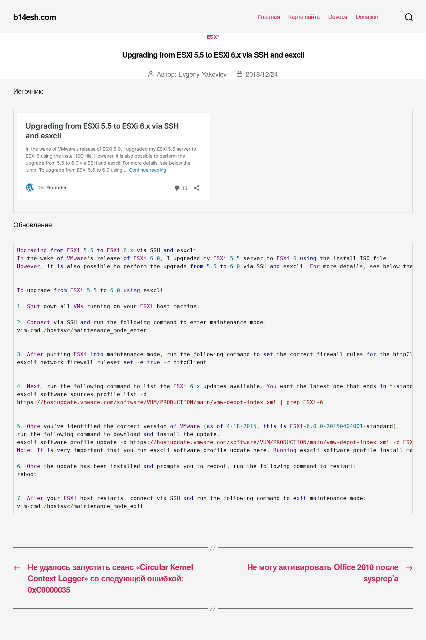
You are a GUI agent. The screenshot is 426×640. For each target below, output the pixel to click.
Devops (337, 16)
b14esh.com (34, 17)
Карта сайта (304, 16)
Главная (269, 16)
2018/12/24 (262, 74)
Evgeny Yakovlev (202, 74)
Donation (367, 16)
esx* (213, 37)
